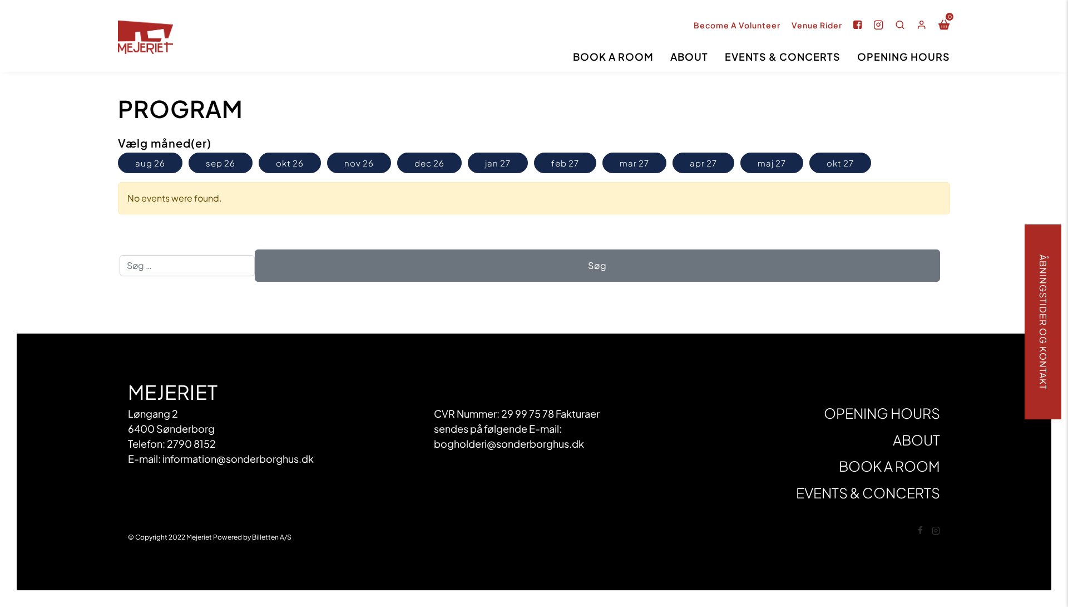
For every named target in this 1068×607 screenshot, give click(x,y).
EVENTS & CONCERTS (782, 56)
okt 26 (290, 163)
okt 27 (840, 163)
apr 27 (703, 163)
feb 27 (565, 163)
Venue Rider (817, 25)
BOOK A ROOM (613, 56)
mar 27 (634, 163)
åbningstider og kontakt (1043, 322)
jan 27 (498, 163)
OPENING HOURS (903, 56)
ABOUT (689, 56)
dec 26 (429, 163)
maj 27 (772, 163)
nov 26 (359, 163)
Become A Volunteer (737, 25)
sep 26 (220, 163)
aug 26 (150, 163)
